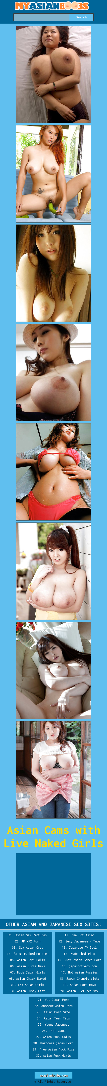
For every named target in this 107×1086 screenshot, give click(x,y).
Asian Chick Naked (31, 978)
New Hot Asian (83, 935)
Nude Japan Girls (31, 972)
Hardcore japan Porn (56, 1043)
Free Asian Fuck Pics (57, 1049)
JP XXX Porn (31, 941)
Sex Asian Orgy (31, 947)
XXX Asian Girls (31, 985)
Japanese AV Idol (83, 947)
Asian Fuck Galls (57, 1037)
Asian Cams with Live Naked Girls (53, 836)
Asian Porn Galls (31, 960)
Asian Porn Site (57, 1012)
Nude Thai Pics (83, 954)
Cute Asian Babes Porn (83, 960)
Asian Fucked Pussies (31, 954)
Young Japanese (57, 1024)
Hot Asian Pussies (83, 972)
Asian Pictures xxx (83, 991)
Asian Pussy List (31, 991)
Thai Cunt (57, 1031)
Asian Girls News (31, 966)
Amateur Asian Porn (57, 1006)
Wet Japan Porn (57, 1000)
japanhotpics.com (83, 966)
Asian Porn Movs (83, 985)
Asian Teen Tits (57, 1018)
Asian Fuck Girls (57, 1055)
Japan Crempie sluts (83, 978)
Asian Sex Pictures (31, 935)
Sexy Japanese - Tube (82, 941)
